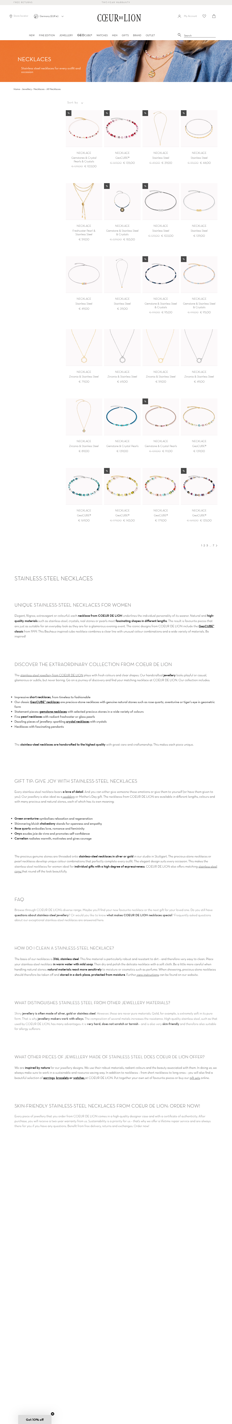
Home (17, 89)
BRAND (137, 35)
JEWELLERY (66, 35)
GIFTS (125, 35)
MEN (114, 35)
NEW (32, 35)
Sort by (72, 102)
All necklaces (53, 89)
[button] (34, 1419)
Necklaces (39, 89)
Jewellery (27, 89)
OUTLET (150, 35)
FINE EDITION (47, 35)
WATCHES (102, 35)
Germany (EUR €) (49, 16)
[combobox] (200, 35)
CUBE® (84, 35)
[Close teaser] (52, 1414)
